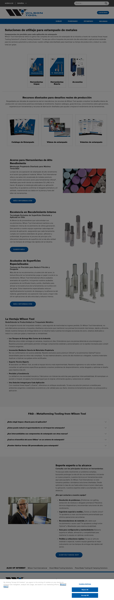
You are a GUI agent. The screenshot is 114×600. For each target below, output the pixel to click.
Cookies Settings (85, 584)
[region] (57, 589)
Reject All (85, 590)
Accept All (85, 595)
